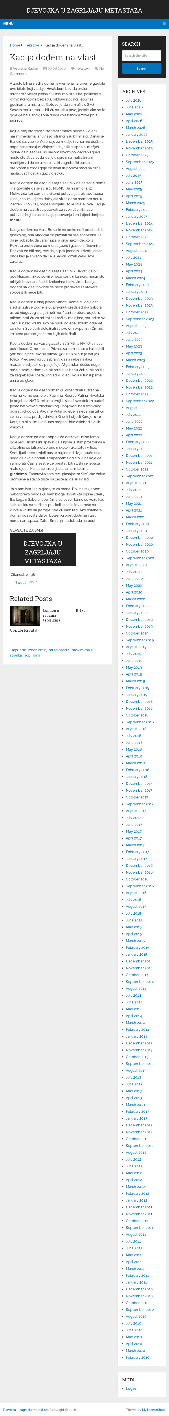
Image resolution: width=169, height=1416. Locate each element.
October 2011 (137, 1221)
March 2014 (135, 1023)
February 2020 (138, 606)
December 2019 (139, 620)
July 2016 (133, 900)
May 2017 (134, 831)
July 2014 (133, 995)
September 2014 (140, 982)
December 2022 (139, 380)
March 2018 (135, 763)
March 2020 (135, 599)
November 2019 (139, 626)
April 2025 (134, 196)
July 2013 (133, 1077)
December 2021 (139, 456)
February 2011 (137, 1275)
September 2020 (140, 558)
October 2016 (137, 879)
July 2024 (133, 257)
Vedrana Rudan (25, 68)
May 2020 (134, 585)
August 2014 (136, 988)
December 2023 (139, 298)
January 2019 (136, 695)
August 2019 (136, 647)
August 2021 (136, 483)
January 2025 (136, 216)
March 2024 (135, 278)
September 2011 (139, 1228)
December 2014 (139, 961)
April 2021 (134, 510)
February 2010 (137, 1357)
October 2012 (137, 1139)
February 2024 (138, 285)
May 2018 (134, 749)
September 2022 (140, 401)
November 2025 (139, 148)
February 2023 (137, 367)
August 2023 (136, 326)
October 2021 (137, 469)
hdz (23, 650)
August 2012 (136, 1152)
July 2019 (133, 654)
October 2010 (137, 1303)
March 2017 (135, 845)
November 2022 (139, 387)
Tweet (20, 583)
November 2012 (139, 1132)
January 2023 (136, 374)
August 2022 (136, 408)
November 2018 (139, 708)
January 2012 (136, 1200)
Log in (131, 1388)
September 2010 (140, 1310)
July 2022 (133, 415)
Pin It (33, 582)
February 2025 (137, 210)
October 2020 (137, 551)
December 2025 (139, 141)
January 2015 (136, 954)
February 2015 (137, 947)
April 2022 (134, 435)
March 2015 (135, 941)
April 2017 (134, 838)
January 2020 (137, 613)
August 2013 (136, 1070)
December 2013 (139, 1043)
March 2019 (135, 681)
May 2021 (134, 503)
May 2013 (134, 1091)
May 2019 (134, 667)
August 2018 (136, 729)
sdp (27, 655)
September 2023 (140, 319)
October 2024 (137, 237)
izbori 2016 (37, 650)
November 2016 (139, 872)
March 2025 (135, 203)
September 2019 (140, 640)
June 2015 (134, 920)
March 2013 (135, 1105)
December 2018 (139, 702)
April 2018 (134, 756)
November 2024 (139, 230)
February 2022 (137, 442)
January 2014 (136, 1036)
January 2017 (136, 859)
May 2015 (134, 927)
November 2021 (139, 462)
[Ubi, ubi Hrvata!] (25, 616)
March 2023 (135, 360)
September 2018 (140, 722)
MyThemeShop (153, 1410)
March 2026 (135, 128)
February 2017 (137, 852)
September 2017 (140, 804)
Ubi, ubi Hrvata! (23, 630)
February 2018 (137, 770)
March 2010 (135, 1351)
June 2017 (134, 824)
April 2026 (134, 121)
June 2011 (134, 1248)
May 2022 (134, 428)
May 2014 (134, 1009)
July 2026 (133, 100)
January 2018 (136, 777)
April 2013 (134, 1098)
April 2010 (134, 1344)
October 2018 (137, 715)
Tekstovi (83, 68)
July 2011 (133, 1241)
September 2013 (140, 1064)
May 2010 (134, 1337)
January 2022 (136, 449)
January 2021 (136, 531)
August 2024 (136, 251)
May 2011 (133, 1255)
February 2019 (137, 688)
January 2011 (136, 1282)
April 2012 (134, 1180)
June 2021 (134, 497)
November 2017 (139, 790)
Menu (8, 24)
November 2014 (139, 968)
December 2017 (139, 783)
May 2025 (134, 189)
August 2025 (136, 169)
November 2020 (139, 544)
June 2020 (134, 579)
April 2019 (134, 674)
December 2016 (139, 865)
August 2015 (136, 906)
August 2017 (136, 811)
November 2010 (139, 1296)
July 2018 (133, 736)
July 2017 (133, 818)
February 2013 (137, 1111)
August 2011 (136, 1234)
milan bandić (59, 650)
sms (36, 655)
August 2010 (136, 1316)
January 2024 (137, 292)
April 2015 (134, 934)
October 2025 (137, 155)
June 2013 (134, 1084)
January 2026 (137, 134)
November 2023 (139, 305)
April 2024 (134, 271)
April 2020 (134, 592)
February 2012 (137, 1193)
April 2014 (134, 1016)
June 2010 (134, 1330)
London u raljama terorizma (51, 615)
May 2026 (134, 114)
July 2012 (133, 1159)
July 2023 (133, 333)
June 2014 (134, 1002)
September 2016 (140, 886)
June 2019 (134, 661)
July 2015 (133, 913)
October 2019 (137, 633)
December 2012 (139, 1125)
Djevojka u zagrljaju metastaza (84, 10)
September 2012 (140, 1146)
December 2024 (139, 223)
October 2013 (137, 1057)
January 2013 (136, 1118)
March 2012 (135, 1187)
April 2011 (134, 1262)
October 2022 (137, 394)
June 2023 (134, 339)
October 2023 (137, 312)
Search (142, 68)
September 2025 (140, 162)
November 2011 (139, 1214)
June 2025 (134, 182)
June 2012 (134, 1166)
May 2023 (134, 346)
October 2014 (137, 975)
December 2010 (139, 1289)
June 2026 (134, 107)
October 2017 (137, 797)
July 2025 (133, 175)
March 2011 (135, 1269)
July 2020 (133, 572)
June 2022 (134, 421)
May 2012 (134, 1173)
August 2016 (136, 893)
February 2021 (137, 524)
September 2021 (140, 476)
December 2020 (139, 538)
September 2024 (140, 244)
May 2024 (134, 264)
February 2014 (137, 1029)
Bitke (81, 610)
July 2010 (133, 1323)
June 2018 (134, 743)
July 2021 (133, 490)
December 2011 (139, 1207)
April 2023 (134, 353)
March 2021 (135, 517)
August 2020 (136, 565)
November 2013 (139, 1050)
